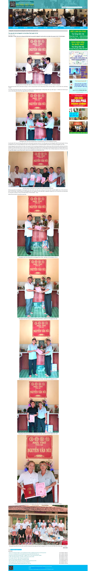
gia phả (12, 549)
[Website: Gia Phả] (11, 567)
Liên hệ (82, 27)
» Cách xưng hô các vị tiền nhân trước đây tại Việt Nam (19, 562)
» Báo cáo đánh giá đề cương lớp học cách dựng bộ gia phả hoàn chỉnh (22, 560)
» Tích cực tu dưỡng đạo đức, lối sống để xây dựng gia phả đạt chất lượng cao (23, 554)
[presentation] (11, 15)
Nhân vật (55, 27)
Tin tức (25, 27)
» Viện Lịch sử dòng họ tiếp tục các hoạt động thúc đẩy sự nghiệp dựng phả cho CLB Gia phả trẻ (27, 552)
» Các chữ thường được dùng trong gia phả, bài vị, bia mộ (19, 563)
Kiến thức (35, 27)
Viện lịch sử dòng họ (69, 27)
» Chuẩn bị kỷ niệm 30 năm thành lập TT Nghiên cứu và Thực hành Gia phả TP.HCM (24, 555)
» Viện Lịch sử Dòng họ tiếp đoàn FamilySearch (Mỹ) (18, 559)
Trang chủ (15, 27)
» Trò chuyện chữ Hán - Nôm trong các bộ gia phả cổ (18, 558)
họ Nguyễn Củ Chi (17, 549)
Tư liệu (45, 27)
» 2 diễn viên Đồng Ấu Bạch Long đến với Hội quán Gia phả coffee (21, 556)
